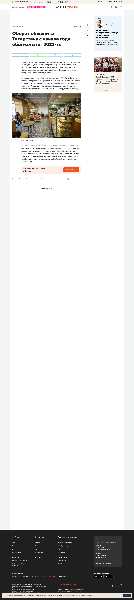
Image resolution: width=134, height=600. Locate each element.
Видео (37, 546)
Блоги (14, 549)
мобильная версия (64, 576)
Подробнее (90, 595)
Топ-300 (60, 564)
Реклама (38, 557)
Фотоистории (39, 552)
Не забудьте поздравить (65, 546)
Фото (36, 549)
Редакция (15, 557)
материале (72, 159)
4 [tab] (106, 90)
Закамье (21, 7)
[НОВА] (36, 7)
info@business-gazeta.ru (103, 549)
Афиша (14, 542)
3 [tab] (105, 90)
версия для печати (75, 179)
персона (98, 18)
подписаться (71, 170)
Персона (14, 546)
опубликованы (50, 67)
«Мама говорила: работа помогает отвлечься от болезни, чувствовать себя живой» (108, 34)
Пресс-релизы (16, 552)
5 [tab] (107, 90)
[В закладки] (87, 30)
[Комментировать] (87, 25)
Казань (92, 2)
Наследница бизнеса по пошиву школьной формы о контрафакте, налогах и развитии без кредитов (106, 42)
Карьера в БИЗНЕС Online (19, 560)
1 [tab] (103, 90)
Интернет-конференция (65, 542)
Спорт (17, 537)
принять (127, 595)
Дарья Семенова (110, 23)
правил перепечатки (76, 591)
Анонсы (37, 542)
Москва (103, 2)
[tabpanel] (108, 32)
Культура (39, 537)
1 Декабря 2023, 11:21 (18, 26)
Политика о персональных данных (67, 584)
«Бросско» (108, 25)
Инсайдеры (61, 552)
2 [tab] (104, 90)
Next (120, 49)
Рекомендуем (100, 74)
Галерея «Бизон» (63, 560)
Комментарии (46, 189)
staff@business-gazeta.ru (103, 563)
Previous (97, 49)
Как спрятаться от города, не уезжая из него (106, 78)
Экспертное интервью (68, 537)
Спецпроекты (62, 557)
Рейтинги (60, 549)
